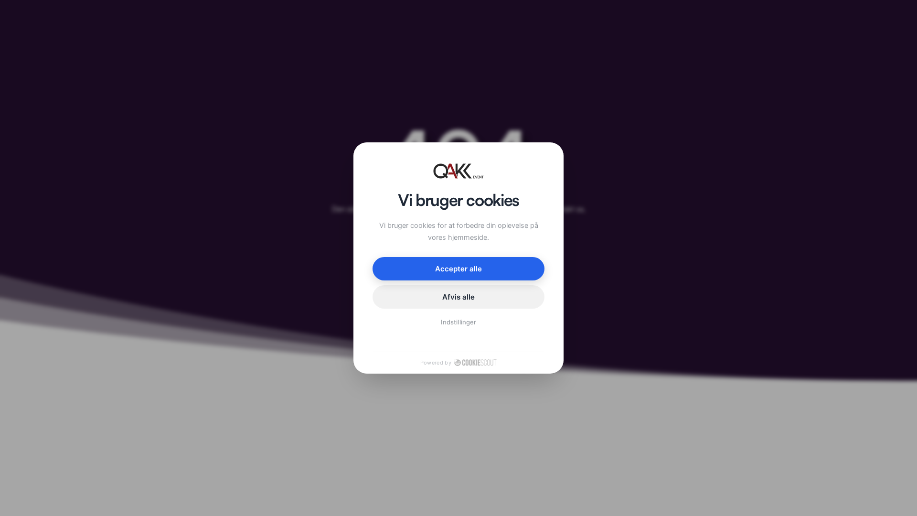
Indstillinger (458, 322)
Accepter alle (458, 268)
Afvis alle (458, 296)
